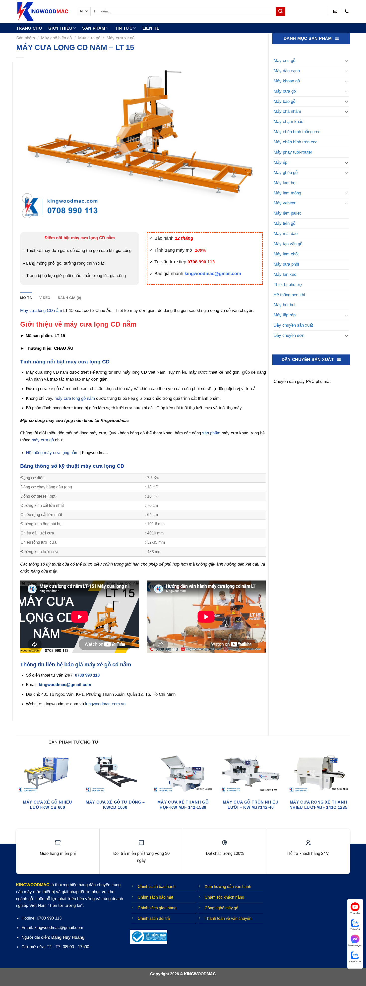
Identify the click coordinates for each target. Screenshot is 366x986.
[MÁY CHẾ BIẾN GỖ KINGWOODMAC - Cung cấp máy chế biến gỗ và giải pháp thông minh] (42, 11)
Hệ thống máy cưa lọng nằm (52, 452)
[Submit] (280, 11)
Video (44, 298)
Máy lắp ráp (285, 314)
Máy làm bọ (284, 182)
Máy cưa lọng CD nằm (41, 310)
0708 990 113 (87, 675)
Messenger (355, 945)
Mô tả (26, 298)
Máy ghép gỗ (286, 172)
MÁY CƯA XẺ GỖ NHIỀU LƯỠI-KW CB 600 (47, 804)
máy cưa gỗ (43, 439)
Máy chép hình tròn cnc (295, 141)
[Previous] (16, 787)
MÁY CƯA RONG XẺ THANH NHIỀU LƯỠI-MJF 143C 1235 (319, 804)
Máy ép (280, 162)
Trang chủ (29, 28)
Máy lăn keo (285, 274)
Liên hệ (150, 28)
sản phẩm (211, 432)
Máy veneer (285, 202)
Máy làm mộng (287, 192)
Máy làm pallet (287, 213)
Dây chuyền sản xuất (293, 325)
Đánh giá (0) (69, 298)
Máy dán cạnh (287, 70)
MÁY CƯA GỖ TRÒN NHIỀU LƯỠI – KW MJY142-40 (251, 804)
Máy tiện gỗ (284, 223)
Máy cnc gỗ (284, 60)
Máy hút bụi (284, 304)
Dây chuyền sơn (289, 335)
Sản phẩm (93, 28)
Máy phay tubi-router (293, 152)
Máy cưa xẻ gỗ (120, 37)
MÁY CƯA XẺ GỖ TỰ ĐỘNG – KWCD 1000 (115, 804)
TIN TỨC (123, 28)
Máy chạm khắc (288, 121)
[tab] (26, 297)
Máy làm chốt (286, 253)
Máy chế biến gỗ (56, 37)
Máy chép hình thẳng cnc (297, 131)
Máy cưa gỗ (89, 37)
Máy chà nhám (287, 111)
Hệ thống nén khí (289, 294)
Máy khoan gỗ (287, 80)
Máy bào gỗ (284, 101)
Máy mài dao (286, 233)
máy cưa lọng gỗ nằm (75, 398)
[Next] (349, 787)
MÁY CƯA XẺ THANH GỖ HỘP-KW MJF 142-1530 (182, 804)
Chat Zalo (355, 961)
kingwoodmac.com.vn (105, 703)
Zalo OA (355, 929)
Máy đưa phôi (286, 264)
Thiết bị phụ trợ (288, 284)
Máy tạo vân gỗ (288, 243)
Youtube (355, 913)
